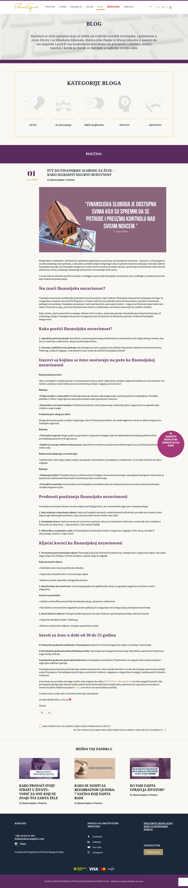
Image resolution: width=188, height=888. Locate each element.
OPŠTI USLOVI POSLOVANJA (82, 881)
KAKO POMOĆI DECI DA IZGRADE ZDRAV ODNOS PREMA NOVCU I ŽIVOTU (76, 726)
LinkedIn (96, 842)
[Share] (42, 712)
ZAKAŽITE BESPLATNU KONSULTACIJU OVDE (170, 441)
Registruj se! (153, 852)
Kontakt (129, 6)
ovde (77, 687)
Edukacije (76, 6)
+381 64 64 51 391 (25, 835)
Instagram (97, 852)
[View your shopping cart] (150, 7)
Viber (22, 844)
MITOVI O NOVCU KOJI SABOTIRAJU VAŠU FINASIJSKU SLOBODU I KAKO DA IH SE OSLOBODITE (118, 730)
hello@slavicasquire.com (29, 838)
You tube (96, 847)
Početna (50, 6)
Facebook (97, 836)
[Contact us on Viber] (170, 7)
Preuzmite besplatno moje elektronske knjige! (158, 826)
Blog (100, 6)
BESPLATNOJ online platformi (117, 681)
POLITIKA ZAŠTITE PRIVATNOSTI (57, 881)
